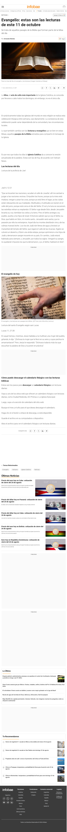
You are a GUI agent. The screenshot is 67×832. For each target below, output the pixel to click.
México (21, 803)
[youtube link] (4, 802)
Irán (31, 11)
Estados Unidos (20, 800)
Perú (20, 806)
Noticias (4, 15)
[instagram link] (11, 798)
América (20, 792)
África (20, 11)
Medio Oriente (57, 11)
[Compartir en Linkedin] (54, 88)
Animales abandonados (46, 11)
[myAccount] (64, 6)
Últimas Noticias (20, 811)
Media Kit (46, 806)
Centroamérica (21, 809)
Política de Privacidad (59, 797)
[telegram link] (7, 802)
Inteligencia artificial (12, 11)
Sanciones (26, 11)
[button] (2, 7)
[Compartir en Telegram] (58, 88)
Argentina (46, 792)
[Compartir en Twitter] (50, 88)
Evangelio (6, 469)
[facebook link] (4, 798)
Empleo (33, 795)
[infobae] (33, 7)
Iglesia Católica (26, 469)
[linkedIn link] (11, 802)
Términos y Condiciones (59, 793)
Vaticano (15, 469)
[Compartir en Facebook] (46, 88)
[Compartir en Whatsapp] (42, 88)
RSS (21, 814)
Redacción (33, 792)
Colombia (20, 795)
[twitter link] (7, 798)
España (21, 797)
